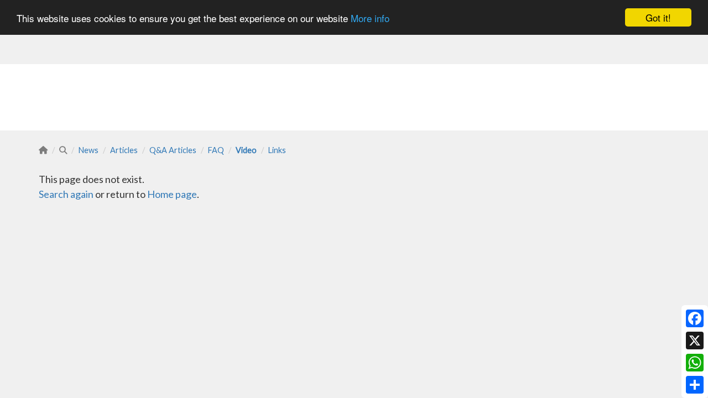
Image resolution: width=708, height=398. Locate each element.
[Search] (63, 150)
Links (277, 150)
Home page (172, 194)
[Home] (43, 150)
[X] (695, 340)
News (88, 150)
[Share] (695, 385)
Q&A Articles (172, 150)
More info (370, 18)
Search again (66, 194)
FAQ (216, 150)
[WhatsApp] (695, 363)
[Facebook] (695, 318)
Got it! (658, 17)
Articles (124, 150)
